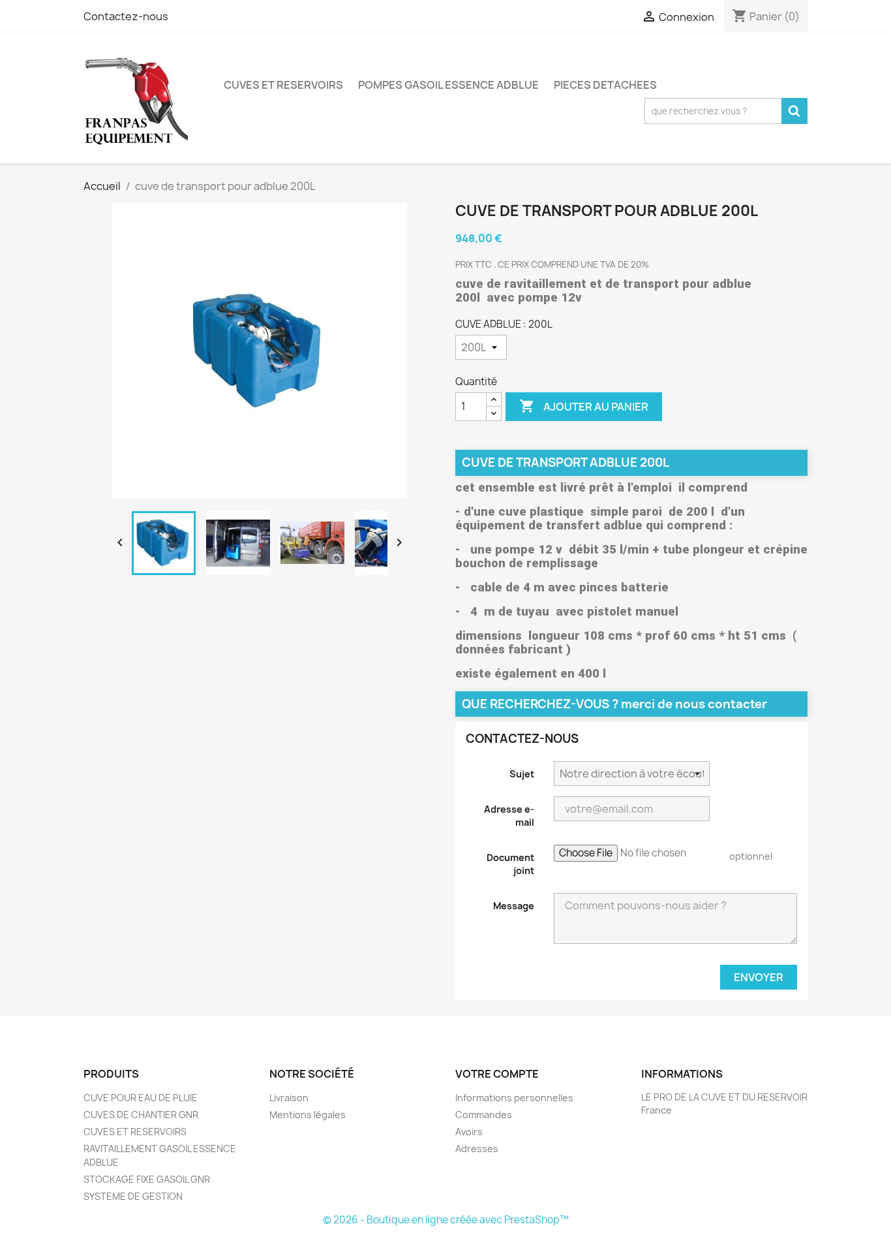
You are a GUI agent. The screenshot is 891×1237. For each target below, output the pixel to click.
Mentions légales (307, 1114)
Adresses (476, 1148)
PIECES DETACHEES (605, 85)
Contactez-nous (125, 16)
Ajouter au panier (583, 406)
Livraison (289, 1097)
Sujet (521, 774)
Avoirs (469, 1131)
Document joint (510, 864)
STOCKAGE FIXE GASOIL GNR (146, 1179)
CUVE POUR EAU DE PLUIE (140, 1097)
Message (513, 906)
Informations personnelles (514, 1097)
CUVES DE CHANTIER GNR (140, 1114)
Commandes (483, 1114)
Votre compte (497, 1074)
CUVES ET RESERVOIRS (283, 85)
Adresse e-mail (509, 815)
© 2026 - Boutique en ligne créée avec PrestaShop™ (446, 1220)
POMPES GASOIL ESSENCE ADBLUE (448, 85)
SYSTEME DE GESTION (133, 1196)
